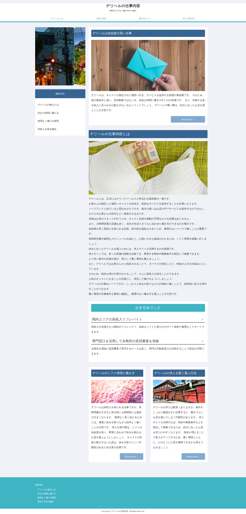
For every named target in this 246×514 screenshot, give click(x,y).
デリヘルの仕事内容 (123, 6)
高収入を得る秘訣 (47, 129)
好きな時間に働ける (48, 112)
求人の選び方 (189, 18)
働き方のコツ (145, 18)
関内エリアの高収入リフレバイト (117, 319)
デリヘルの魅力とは (48, 104)
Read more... (188, 119)
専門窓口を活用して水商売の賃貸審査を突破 (125, 341)
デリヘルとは (57, 18)
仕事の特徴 (101, 18)
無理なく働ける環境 (48, 121)
